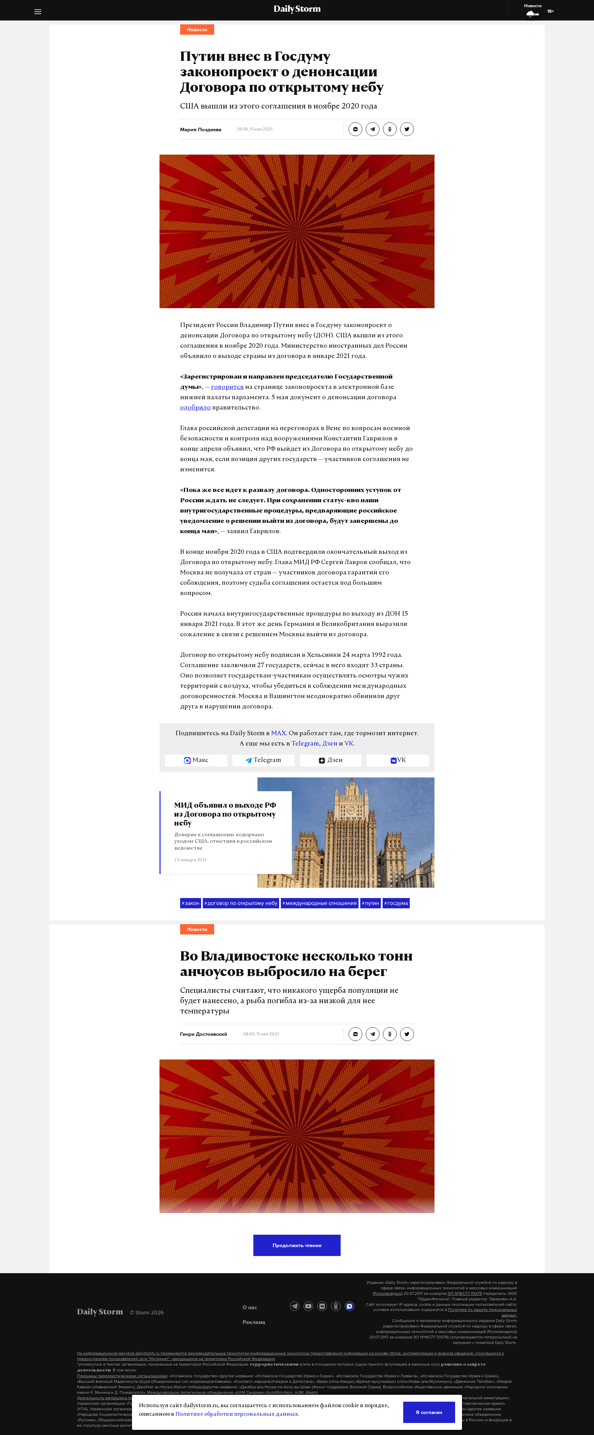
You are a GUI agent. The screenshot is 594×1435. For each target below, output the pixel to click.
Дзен (330, 744)
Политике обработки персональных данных (236, 1414)
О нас (250, 1307)
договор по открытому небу (241, 903)
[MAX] (349, 1306)
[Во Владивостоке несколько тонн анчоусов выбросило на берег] (355, 1034)
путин (370, 903)
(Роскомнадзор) (388, 1293)
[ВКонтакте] (322, 1306)
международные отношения (320, 903)
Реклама (254, 1322)
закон (190, 903)
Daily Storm (297, 9)
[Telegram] (294, 1306)
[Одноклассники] (336, 1306)
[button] (37, 12)
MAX (278, 734)
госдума (396, 903)
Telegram (305, 744)
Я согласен (429, 1412)
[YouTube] (308, 1306)
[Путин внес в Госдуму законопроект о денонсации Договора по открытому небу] (355, 129)
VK (348, 744)
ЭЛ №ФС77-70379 (465, 1293)
